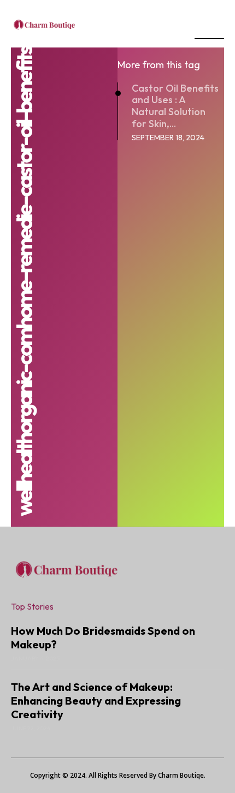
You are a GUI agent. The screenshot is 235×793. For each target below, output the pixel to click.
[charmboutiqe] (97, 23)
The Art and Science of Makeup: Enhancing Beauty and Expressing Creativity (96, 700)
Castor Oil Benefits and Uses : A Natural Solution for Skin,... (175, 106)
